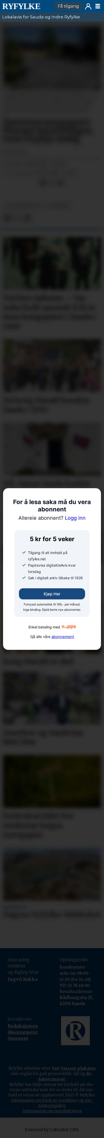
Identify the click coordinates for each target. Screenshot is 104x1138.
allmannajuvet (23, 205)
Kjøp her (52, 593)
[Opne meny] (97, 6)
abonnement (62, 636)
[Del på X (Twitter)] (52, 183)
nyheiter (58, 205)
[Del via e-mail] (60, 183)
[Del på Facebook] (43, 183)
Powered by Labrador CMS (52, 1129)
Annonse (18, 1038)
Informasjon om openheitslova (52, 1110)
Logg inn (88, 6)
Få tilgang (68, 6)
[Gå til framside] (25, 6)
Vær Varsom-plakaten (74, 1068)
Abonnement (23, 1032)
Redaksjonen (23, 1026)
